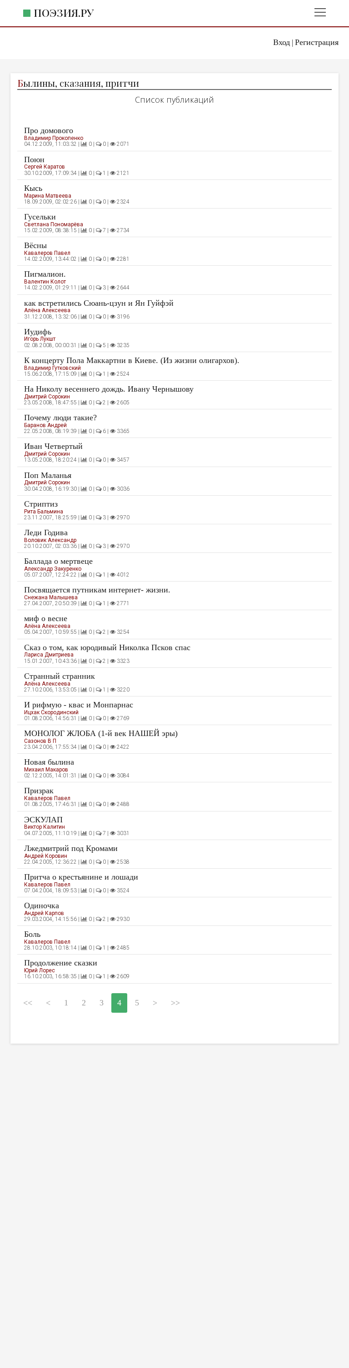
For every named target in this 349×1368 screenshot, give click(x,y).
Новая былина (49, 761)
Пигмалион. (45, 274)
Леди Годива (46, 532)
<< (27, 1002)
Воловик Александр (50, 540)
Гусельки (40, 216)
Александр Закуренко (52, 569)
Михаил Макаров (46, 769)
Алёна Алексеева (47, 310)
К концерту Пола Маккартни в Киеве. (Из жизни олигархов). (131, 360)
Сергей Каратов (44, 167)
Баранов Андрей (45, 425)
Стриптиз (41, 503)
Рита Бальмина (43, 511)
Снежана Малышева (51, 597)
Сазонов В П (40, 741)
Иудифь (37, 331)
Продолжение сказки (60, 962)
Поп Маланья (47, 475)
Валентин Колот (45, 282)
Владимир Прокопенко (53, 138)
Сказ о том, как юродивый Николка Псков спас (107, 647)
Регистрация (317, 42)
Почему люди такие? (60, 417)
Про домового (48, 130)
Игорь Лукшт (39, 339)
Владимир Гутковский (52, 368)
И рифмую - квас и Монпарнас (78, 704)
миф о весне (45, 618)
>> (175, 1002)
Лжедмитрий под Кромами (71, 848)
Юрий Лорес (39, 970)
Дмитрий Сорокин (47, 396)
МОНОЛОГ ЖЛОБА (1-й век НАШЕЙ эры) (101, 733)
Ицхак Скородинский (51, 712)
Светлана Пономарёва (53, 224)
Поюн (34, 159)
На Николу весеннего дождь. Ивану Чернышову (109, 388)
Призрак (39, 790)
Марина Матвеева (47, 196)
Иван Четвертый (53, 446)
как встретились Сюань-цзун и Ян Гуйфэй (99, 303)
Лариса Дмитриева (49, 655)
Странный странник (59, 676)
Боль (32, 934)
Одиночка (41, 905)
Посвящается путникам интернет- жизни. (97, 589)
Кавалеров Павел (47, 253)
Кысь (33, 188)
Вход (281, 42)
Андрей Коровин (45, 856)
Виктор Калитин (44, 827)
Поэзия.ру (64, 12)
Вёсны (35, 245)
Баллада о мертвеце (58, 561)
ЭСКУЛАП (43, 819)
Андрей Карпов (44, 913)
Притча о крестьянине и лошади (81, 876)
